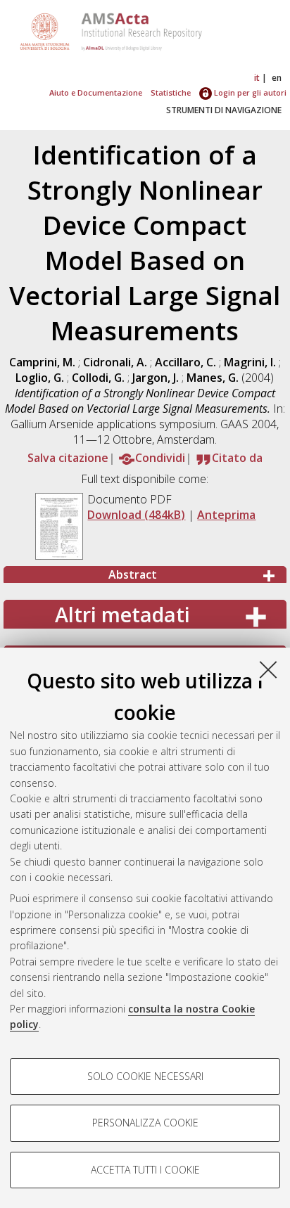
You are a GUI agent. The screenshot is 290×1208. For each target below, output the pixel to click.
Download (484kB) (136, 514)
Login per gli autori (249, 92)
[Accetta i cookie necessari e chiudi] (268, 669)
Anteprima (226, 514)
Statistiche (171, 92)
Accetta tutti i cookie (145, 1169)
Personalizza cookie (145, 1122)
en (277, 78)
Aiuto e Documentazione (95, 92)
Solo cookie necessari (145, 1076)
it (257, 78)
